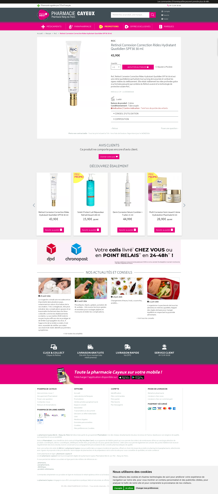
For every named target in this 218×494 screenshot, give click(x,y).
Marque (48, 33)
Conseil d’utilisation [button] (127, 114)
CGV (76, 417)
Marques (169, 26)
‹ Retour (114, 128)
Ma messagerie (117, 405)
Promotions (111, 26)
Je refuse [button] (129, 488)
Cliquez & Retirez (53, 354)
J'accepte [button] (118, 488)
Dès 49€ (90, 355)
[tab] (144, 113)
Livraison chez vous (156, 396)
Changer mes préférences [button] (147, 488)
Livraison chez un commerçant (160, 399)
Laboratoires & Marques (83, 396)
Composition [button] (122, 119)
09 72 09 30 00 (164, 354)
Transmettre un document (84, 411)
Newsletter (78, 408)
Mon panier (115, 399)
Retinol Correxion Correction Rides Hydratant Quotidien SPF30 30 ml (53, 214)
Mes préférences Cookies (84, 428)
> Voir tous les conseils (145, 318)
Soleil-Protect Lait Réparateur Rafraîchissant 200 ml (90, 214)
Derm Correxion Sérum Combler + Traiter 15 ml (127, 214)
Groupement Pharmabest (47, 396)
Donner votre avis (108, 157)
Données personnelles (83, 423)
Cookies (77, 426)
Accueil (40, 33)
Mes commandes (118, 396)
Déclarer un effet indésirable (85, 414)
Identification (116, 393)
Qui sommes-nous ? (45, 393)
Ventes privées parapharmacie (86, 402)
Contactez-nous (43, 402)
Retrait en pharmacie (156, 393)
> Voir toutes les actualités (73, 334)
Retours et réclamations (46, 405)
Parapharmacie (82, 26)
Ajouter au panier (137, 67)
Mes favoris (115, 402)
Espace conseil (80, 405)
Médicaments (53, 26)
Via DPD (127, 354)
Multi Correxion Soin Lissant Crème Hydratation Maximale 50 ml (164, 214)
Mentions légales (81, 420)
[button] (116, 67)
